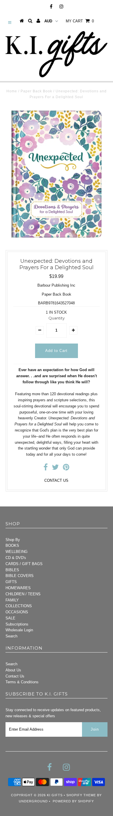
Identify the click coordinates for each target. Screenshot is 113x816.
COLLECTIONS (19, 606)
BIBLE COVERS (20, 576)
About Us (13, 670)
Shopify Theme (81, 795)
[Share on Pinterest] (66, 468)
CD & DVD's (16, 558)
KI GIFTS (55, 795)
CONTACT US (56, 480)
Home (11, 91)
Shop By (13, 540)
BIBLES (12, 570)
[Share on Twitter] (55, 468)
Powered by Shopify (73, 801)
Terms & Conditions (22, 682)
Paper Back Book (36, 91)
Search (11, 636)
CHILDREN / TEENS (23, 594)
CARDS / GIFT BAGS (24, 564)
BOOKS (12, 545)
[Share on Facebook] (45, 468)
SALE (10, 618)
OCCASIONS (17, 612)
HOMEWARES (18, 588)
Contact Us (15, 676)
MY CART (80, 21)
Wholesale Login (19, 630)
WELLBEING (17, 551)
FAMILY (12, 600)
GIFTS (11, 582)
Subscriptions (17, 624)
